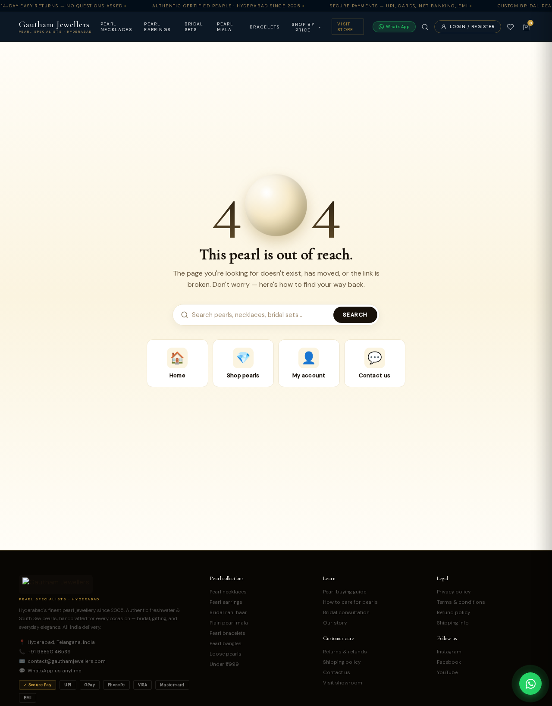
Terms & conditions (461, 602)
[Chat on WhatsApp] (530, 683)
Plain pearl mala (229, 623)
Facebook (449, 662)
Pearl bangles (226, 643)
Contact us (336, 672)
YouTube (447, 672)
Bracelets (265, 27)
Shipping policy (342, 662)
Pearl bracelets (227, 633)
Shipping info (453, 623)
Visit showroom (342, 683)
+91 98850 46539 (45, 652)
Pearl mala (225, 26)
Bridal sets (194, 26)
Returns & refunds (345, 652)
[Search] (425, 27)
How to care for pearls (350, 602)
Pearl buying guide (344, 592)
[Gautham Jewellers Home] (56, 584)
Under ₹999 (224, 664)
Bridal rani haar (228, 612)
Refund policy (453, 612)
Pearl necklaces (116, 26)
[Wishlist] (510, 27)
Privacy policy (453, 592)
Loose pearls (226, 654)
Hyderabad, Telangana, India (57, 642)
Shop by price (303, 27)
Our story (335, 623)
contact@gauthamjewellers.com (62, 661)
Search (355, 314)
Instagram (449, 652)
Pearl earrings (157, 26)
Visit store (345, 26)
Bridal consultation (346, 612)
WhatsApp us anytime (50, 671)
